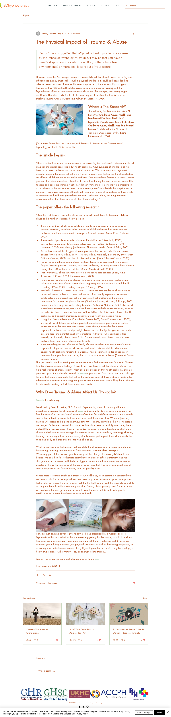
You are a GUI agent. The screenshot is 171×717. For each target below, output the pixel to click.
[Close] (167, 712)
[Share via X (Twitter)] (44, 575)
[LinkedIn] (83, 706)
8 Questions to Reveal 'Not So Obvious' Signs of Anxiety (128, 631)
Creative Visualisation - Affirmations (37, 631)
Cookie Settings (143, 712)
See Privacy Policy (80, 713)
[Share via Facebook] (37, 575)
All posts (26, 15)
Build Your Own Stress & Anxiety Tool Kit (82, 631)
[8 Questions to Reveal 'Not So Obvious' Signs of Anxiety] (129, 614)
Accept (159, 712)
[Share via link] (57, 575)
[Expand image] (52, 515)
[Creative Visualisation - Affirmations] (42, 614)
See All (145, 598)
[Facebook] (79, 706)
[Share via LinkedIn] (50, 575)
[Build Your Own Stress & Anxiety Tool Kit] (85, 614)
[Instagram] (87, 706)
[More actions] (133, 33)
